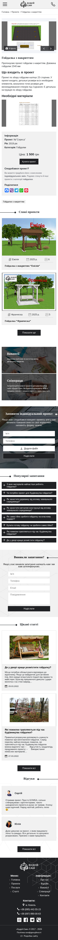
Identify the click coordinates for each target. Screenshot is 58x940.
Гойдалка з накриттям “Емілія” (22, 266)
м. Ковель (31, 905)
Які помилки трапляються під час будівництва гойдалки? (25, 731)
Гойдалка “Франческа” (18, 321)
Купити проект (29, 161)
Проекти (15, 12)
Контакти (44, 895)
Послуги (15, 888)
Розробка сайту (31, 936)
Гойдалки (21, 147)
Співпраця (44, 891)
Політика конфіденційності (29, 932)
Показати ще (29, 332)
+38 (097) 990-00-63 (30, 914)
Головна (5, 12)
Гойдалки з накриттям (13, 201)
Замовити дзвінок (53, 4)
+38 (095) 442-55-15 (30, 909)
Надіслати (29, 456)
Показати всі (29, 768)
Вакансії (44, 888)
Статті (15, 891)
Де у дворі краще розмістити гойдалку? (28, 667)
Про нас (44, 880)
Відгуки (44, 884)
